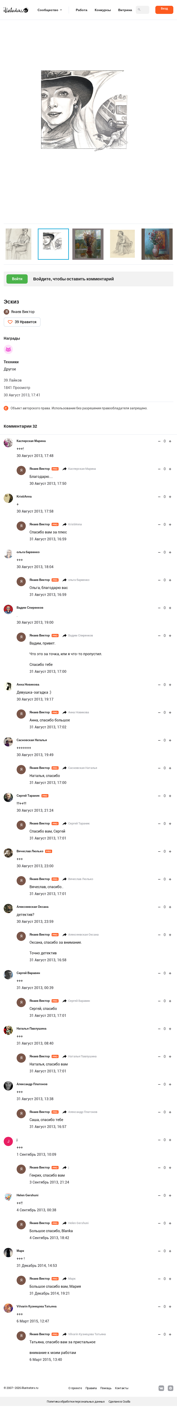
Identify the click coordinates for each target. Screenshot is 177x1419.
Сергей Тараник (32, 795)
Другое (10, 369)
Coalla (126, 1401)
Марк (20, 1251)
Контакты (121, 1388)
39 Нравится (25, 322)
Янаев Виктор (23, 312)
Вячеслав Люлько (34, 851)
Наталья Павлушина (31, 1028)
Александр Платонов (32, 1084)
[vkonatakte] (161, 1388)
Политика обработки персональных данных (76, 1401)
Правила (91, 1388)
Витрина (125, 10)
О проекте (75, 1388)
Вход (164, 8)
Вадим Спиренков (30, 607)
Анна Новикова (28, 684)
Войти (17, 279)
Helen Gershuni (27, 1195)
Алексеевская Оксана (32, 906)
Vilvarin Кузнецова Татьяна (36, 1306)
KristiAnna (24, 496)
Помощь (106, 1388)
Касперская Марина (31, 441)
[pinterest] (170, 1388)
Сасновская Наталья (32, 740)
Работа (81, 10)
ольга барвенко (28, 552)
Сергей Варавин (28, 973)
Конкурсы (103, 10)
